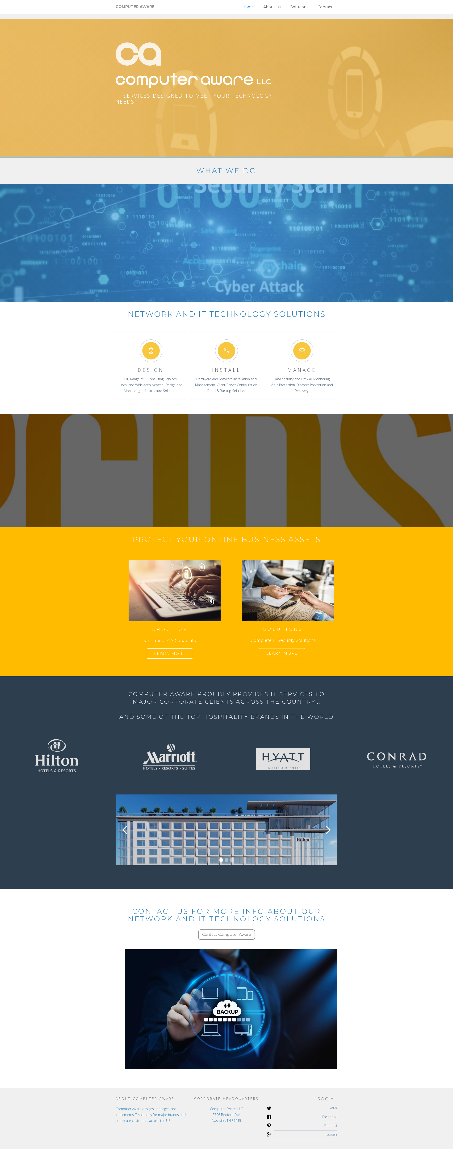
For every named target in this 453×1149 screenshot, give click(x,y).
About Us (272, 7)
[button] (125, 829)
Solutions (299, 7)
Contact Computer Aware (226, 934)
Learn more (170, 653)
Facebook (329, 1117)
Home (248, 7)
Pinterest (330, 1125)
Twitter (332, 1108)
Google (332, 1134)
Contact (325, 7)
